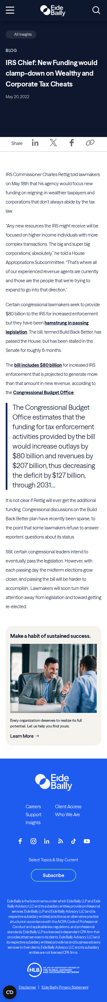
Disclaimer (27, 987)
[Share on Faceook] (71, 147)
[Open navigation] (10, 11)
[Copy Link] (90, 143)
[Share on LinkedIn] (35, 147)
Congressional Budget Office (43, 392)
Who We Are (67, 814)
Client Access (68, 806)
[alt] (52, 11)
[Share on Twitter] (53, 147)
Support (33, 814)
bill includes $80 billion (38, 365)
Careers (33, 806)
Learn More (22, 736)
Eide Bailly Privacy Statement (65, 987)
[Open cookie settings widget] (10, 992)
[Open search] (96, 10)
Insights (33, 822)
